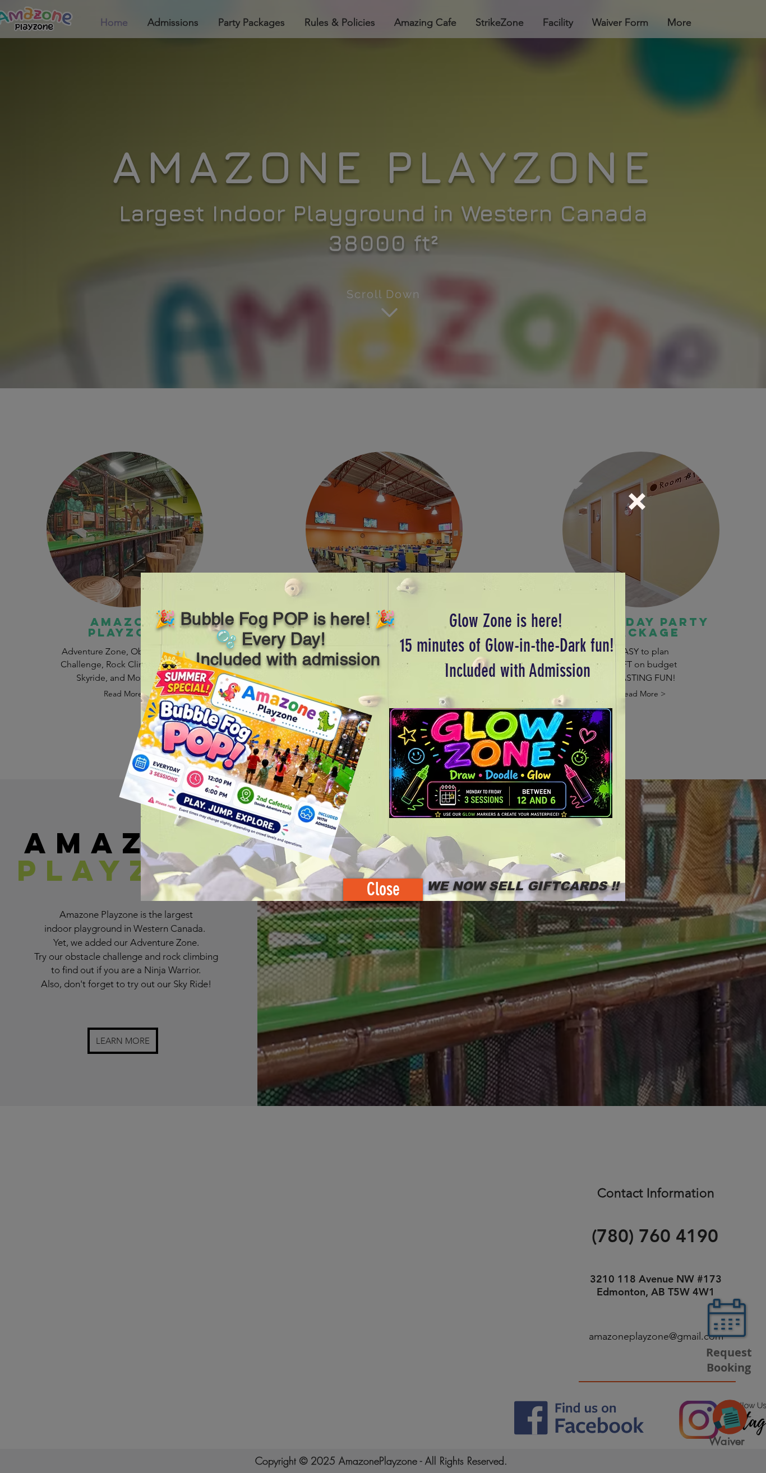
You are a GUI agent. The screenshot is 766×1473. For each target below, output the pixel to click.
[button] (637, 501)
